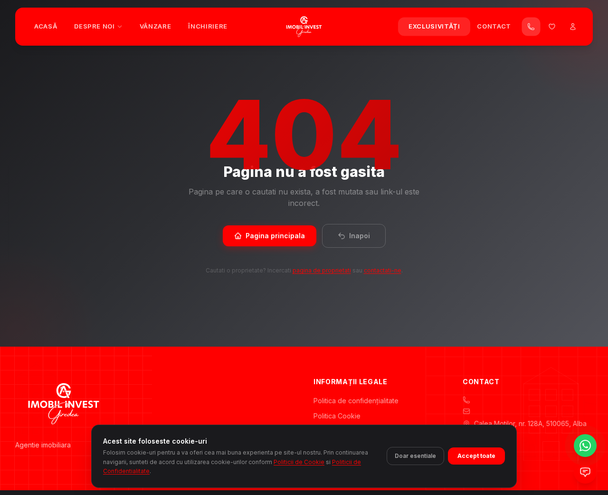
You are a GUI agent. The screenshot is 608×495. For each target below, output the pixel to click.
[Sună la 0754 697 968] (531, 26)
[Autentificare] (572, 26)
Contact (494, 26)
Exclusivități (434, 26)
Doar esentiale (415, 455)
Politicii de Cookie (299, 461)
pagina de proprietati (322, 270)
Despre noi (94, 26)
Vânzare (155, 26)
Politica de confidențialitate (356, 401)
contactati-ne (382, 270)
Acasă (45, 26)
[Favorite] (551, 26)
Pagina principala (275, 236)
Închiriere (208, 26)
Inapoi (359, 236)
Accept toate (476, 455)
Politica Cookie (337, 416)
